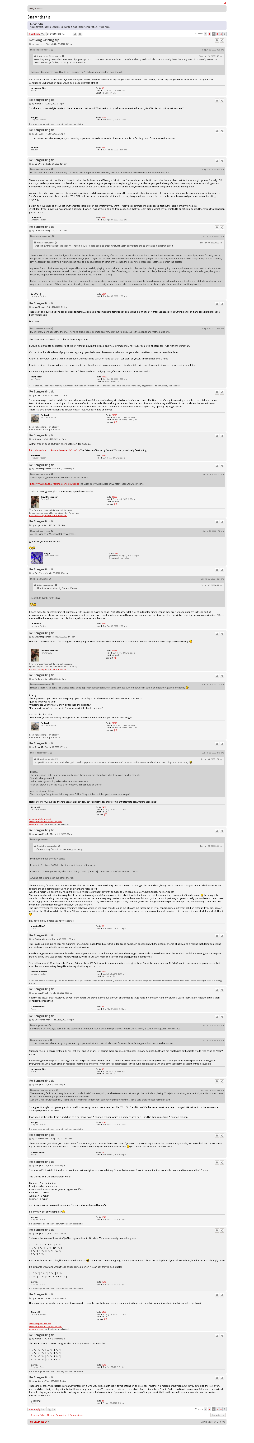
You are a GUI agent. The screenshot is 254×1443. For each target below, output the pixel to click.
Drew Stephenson (43, 468)
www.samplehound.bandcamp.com (45, 821)
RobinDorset (43, 846)
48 (103, 1401)
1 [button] (209, 33)
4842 (117, 553)
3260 (104, 455)
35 (103, 88)
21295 (114, 415)
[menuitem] (225, 3)
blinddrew (38, 684)
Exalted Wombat (42, 939)
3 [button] (217, 33)
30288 (114, 497)
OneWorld (39, 164)
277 (103, 147)
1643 (104, 117)
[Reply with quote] (217, 40)
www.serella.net (36, 824)
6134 (104, 217)
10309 (104, 377)
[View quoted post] (52, 49)
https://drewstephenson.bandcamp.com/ (48, 515)
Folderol (39, 395)
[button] (205, 34)
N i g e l (38, 525)
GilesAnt (39, 133)
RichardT (38, 49)
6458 (104, 807)
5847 (104, 971)
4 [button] (221, 33)
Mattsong (39, 1381)
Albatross (38, 169)
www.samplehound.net (40, 819)
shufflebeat (40, 307)
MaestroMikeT (41, 834)
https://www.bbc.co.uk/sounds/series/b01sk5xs (54, 450)
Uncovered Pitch (42, 44)
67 (103, 926)
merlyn (38, 103)
